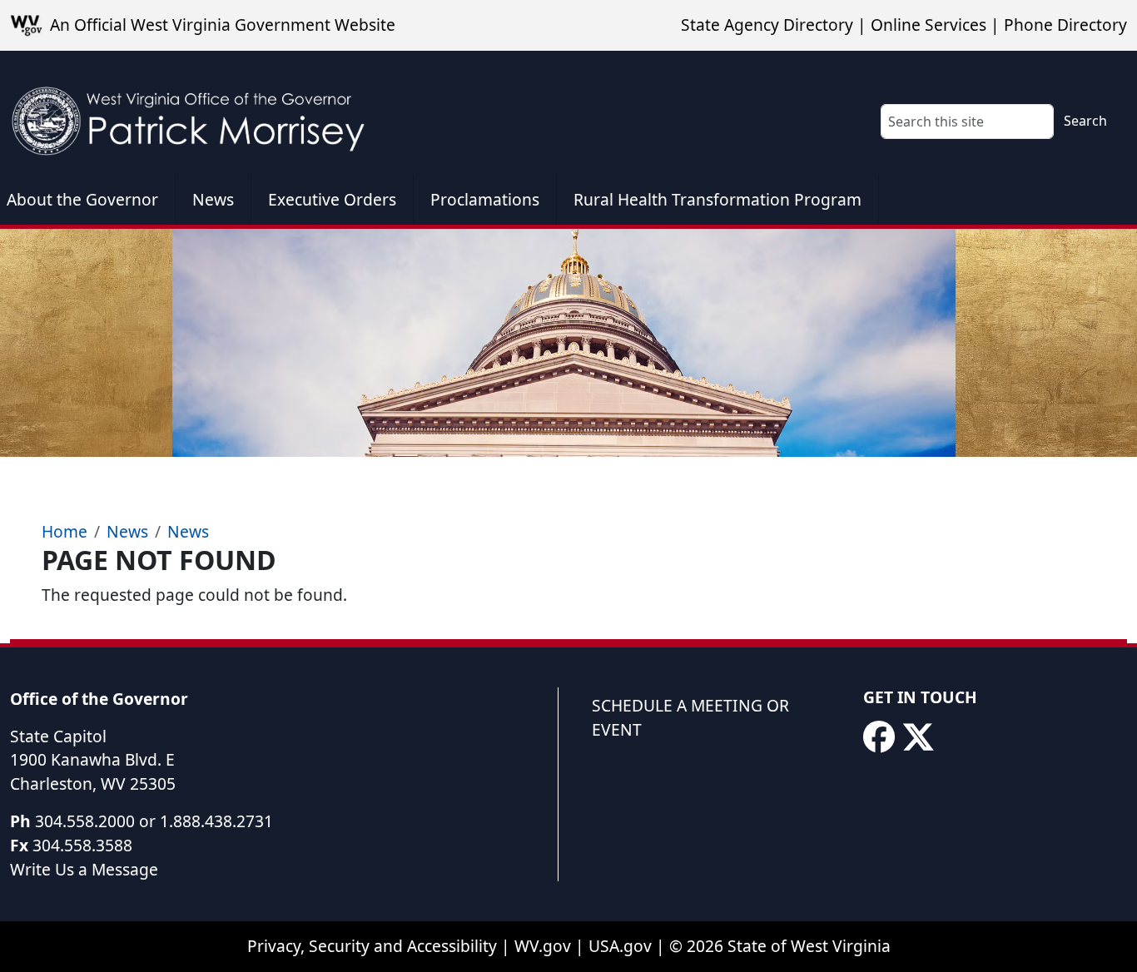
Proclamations (484, 199)
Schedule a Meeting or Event (690, 717)
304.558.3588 (82, 845)
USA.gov (620, 946)
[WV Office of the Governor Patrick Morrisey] (196, 112)
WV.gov (542, 946)
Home (64, 531)
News (213, 199)
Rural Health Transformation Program (717, 199)
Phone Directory (1065, 24)
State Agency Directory (767, 24)
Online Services (928, 24)
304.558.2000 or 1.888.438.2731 (154, 821)
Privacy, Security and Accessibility (372, 946)
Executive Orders (332, 199)
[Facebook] (879, 737)
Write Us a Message (84, 869)
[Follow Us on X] (918, 737)
